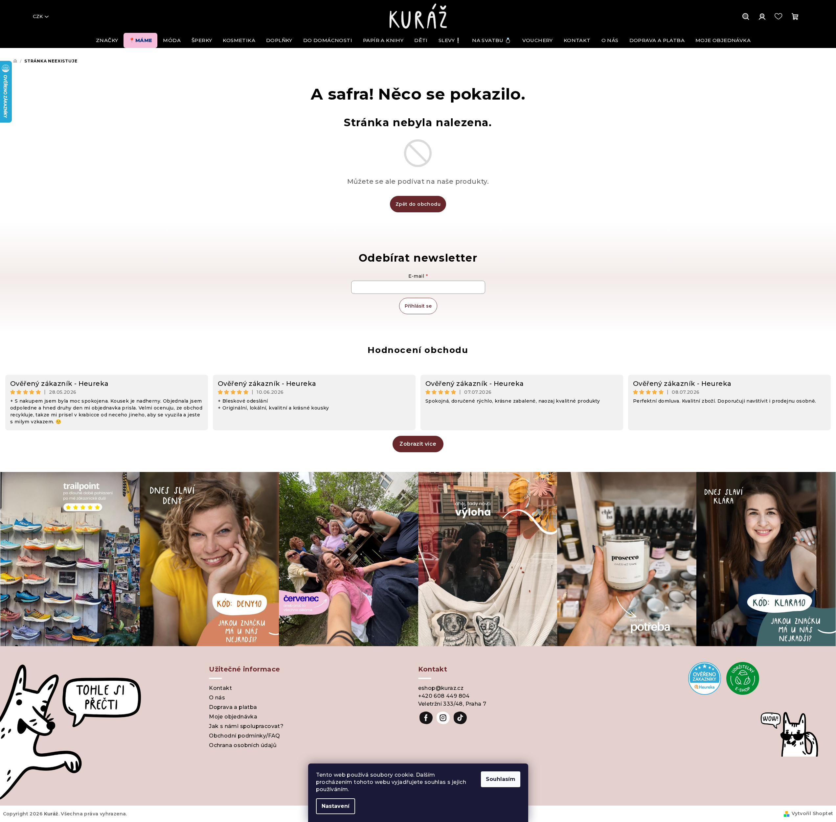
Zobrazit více (417, 444)
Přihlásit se (418, 306)
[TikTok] (460, 717)
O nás (217, 697)
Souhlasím (500, 779)
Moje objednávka (233, 717)
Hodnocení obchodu (418, 350)
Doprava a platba (233, 707)
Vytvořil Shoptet (812, 813)
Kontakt (220, 688)
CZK (38, 16)
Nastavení (336, 806)
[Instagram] (443, 717)
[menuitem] (107, 40)
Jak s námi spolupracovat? (246, 726)
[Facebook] (426, 717)
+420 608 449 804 (444, 696)
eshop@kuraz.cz (441, 688)
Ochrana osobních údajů (243, 745)
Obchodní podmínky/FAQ (244, 736)
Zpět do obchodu (418, 204)
